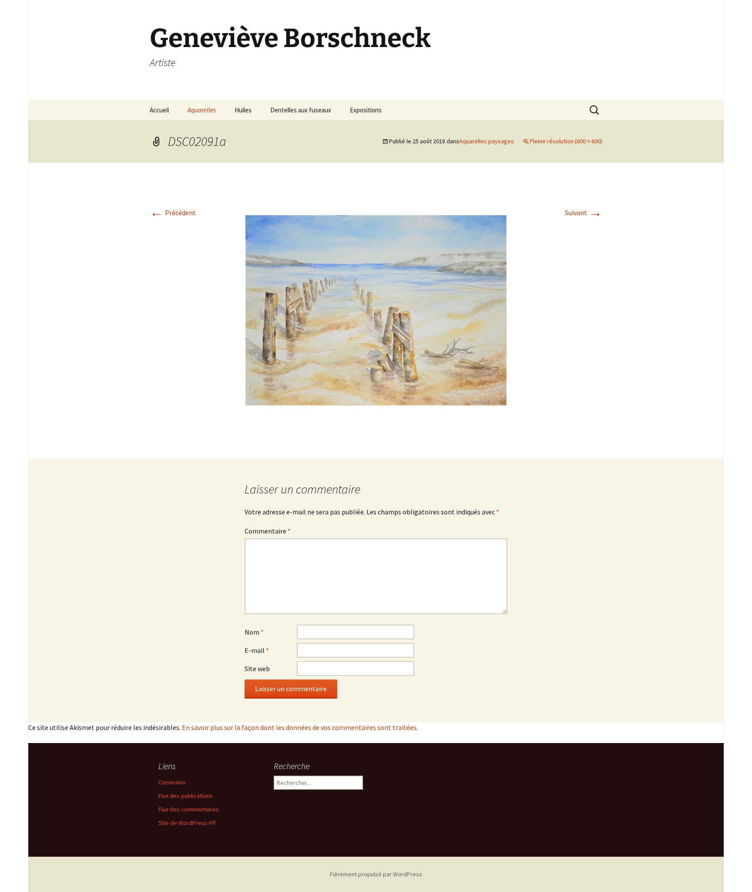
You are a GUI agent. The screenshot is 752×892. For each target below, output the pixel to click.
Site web (257, 668)
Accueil (159, 110)
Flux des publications (185, 796)
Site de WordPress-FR (187, 823)
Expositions (366, 110)
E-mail (257, 650)
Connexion (171, 782)
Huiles (243, 110)
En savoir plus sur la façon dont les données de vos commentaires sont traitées (299, 727)
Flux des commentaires (188, 809)
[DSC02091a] (376, 309)
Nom (254, 632)
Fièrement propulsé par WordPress (376, 874)
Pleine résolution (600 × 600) (566, 141)
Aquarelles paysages (486, 141)
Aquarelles (202, 110)
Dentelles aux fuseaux (300, 110)
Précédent (173, 212)
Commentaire (268, 531)
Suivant (583, 212)
